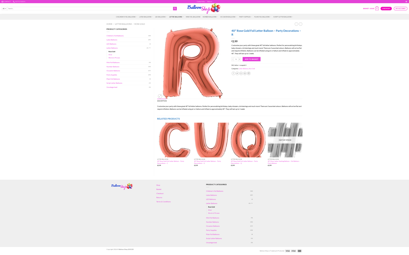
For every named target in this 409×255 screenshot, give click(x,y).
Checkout (159, 193)
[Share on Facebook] (233, 73)
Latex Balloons (145, 17)
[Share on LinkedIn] (249, 73)
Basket (158, 189)
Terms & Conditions (163, 202)
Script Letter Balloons (282, 17)
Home (109, 24)
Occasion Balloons (227, 17)
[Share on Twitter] (237, 73)
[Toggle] (150, 48)
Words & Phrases (114, 58)
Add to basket (252, 59)
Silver (110, 55)
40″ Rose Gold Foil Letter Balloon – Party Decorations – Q (244, 162)
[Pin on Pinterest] (245, 73)
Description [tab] (162, 101)
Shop (158, 185)
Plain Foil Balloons (262, 17)
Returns (209, 1)
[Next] (302, 147)
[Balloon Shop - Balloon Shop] (204, 8)
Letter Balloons (175, 17)
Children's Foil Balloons (115, 36)
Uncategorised (112, 87)
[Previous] (157, 147)
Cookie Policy (201, 1)
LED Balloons (160, 17)
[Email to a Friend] (241, 73)
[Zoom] (160, 96)
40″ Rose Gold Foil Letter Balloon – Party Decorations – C (170, 162)
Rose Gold (139, 24)
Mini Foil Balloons (193, 17)
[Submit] (175, 8)
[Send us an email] (406, 1)
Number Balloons (209, 17)
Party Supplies (245, 17)
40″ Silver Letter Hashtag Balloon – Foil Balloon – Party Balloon (284, 162)
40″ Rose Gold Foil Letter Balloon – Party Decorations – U (207, 162)
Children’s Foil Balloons (125, 17)
